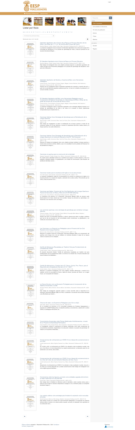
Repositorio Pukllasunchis (32, 13)
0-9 (24, 32)
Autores (95, 33)
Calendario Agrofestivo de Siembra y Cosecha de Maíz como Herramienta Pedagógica (61, 80)
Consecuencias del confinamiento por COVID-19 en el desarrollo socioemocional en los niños (64, 340)
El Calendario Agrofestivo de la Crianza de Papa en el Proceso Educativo (61, 61)
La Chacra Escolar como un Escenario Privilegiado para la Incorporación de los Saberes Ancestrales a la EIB (63, 285)
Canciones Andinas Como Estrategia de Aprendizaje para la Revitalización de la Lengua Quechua (63, 117)
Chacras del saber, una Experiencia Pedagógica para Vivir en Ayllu (59, 303)
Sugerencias (30, 426)
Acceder (95, 45)
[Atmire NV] (109, 426)
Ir (53, 36)
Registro (95, 49)
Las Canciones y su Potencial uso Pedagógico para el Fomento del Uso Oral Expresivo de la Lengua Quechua (62, 229)
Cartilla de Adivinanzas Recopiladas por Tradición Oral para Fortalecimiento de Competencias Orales (63, 247)
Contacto (24, 426)
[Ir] (110, 18)
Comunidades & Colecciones (100, 26)
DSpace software (26, 424)
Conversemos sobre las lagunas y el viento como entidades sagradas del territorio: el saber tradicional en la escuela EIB (64, 377)
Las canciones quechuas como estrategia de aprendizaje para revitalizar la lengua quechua (64, 210)
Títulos (94, 36)
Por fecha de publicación (99, 30)
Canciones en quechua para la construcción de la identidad (57, 154)
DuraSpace (56, 424)
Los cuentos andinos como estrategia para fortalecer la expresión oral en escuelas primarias (64, 396)
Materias (95, 39)
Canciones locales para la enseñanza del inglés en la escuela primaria (60, 173)
